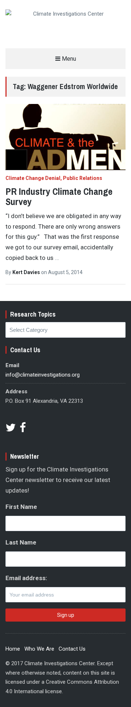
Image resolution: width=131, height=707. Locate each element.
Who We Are (39, 649)
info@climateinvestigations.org (42, 374)
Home (12, 649)
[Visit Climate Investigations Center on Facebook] (23, 429)
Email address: (26, 578)
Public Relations (82, 178)
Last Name (20, 542)
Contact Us (72, 649)
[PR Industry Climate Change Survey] (65, 137)
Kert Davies (26, 272)
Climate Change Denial (32, 178)
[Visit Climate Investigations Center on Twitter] (10, 429)
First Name (21, 506)
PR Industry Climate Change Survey (58, 196)
